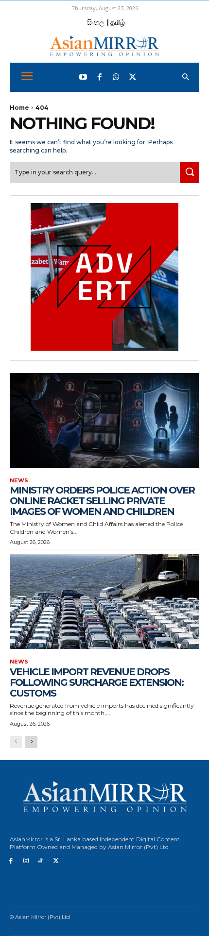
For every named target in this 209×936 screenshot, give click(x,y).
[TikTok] (41, 861)
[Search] (189, 172)
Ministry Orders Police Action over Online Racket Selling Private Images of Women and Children (102, 500)
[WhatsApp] (116, 77)
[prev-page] (16, 742)
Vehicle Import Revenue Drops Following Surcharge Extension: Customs (96, 682)
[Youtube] (83, 77)
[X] (56, 861)
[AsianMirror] (104, 46)
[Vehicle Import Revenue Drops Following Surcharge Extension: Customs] (104, 601)
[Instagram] (26, 861)
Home (19, 107)
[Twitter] (133, 77)
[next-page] (31, 742)
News (19, 480)
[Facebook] (99, 77)
